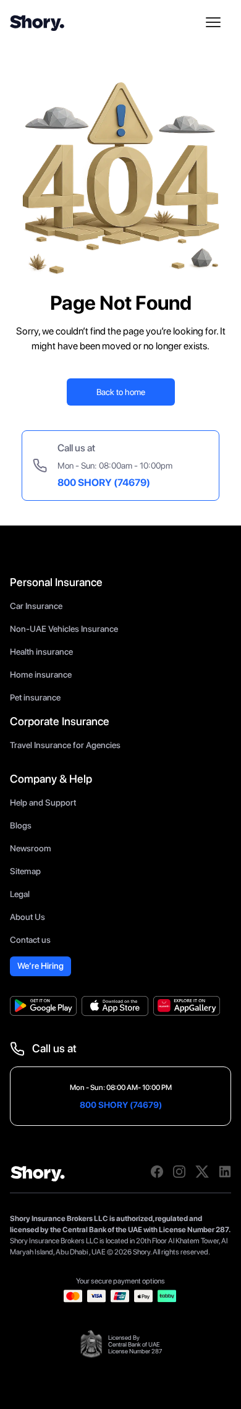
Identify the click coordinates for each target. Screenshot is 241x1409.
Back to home (120, 392)
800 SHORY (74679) (103, 482)
